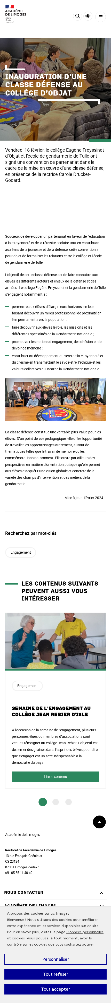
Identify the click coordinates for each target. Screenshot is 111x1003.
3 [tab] (68, 802)
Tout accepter (55, 989)
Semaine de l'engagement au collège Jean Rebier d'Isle (51, 711)
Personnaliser (55, 959)
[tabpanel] (55, 700)
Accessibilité (87, 16)
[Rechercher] (77, 17)
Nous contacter (23, 892)
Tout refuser (55, 974)
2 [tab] (55, 802)
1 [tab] (42, 802)
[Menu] (100, 17)
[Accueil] (19, 14)
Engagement (21, 552)
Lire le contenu (55, 776)
